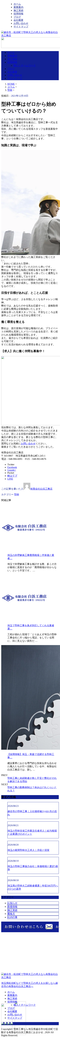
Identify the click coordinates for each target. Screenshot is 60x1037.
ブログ (17, 17)
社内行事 (12, 917)
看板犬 (11, 913)
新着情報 (12, 906)
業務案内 (18, 7)
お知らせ (12, 903)
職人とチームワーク (25, 65)
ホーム (17, 4)
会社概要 (18, 20)
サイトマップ (21, 26)
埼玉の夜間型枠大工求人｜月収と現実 (28, 850)
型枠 (9, 90)
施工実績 (18, 10)
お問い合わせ (21, 23)
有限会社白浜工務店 (41, 488)
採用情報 (18, 13)
